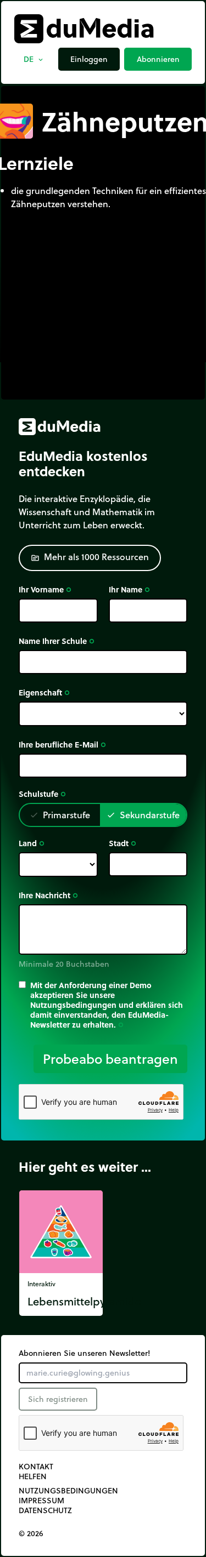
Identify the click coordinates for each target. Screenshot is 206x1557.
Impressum (41, 1500)
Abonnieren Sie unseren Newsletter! (84, 1353)
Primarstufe (60, 814)
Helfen (33, 1476)
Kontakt (36, 1466)
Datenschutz (45, 1510)
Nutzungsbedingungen (68, 1490)
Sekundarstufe (143, 814)
